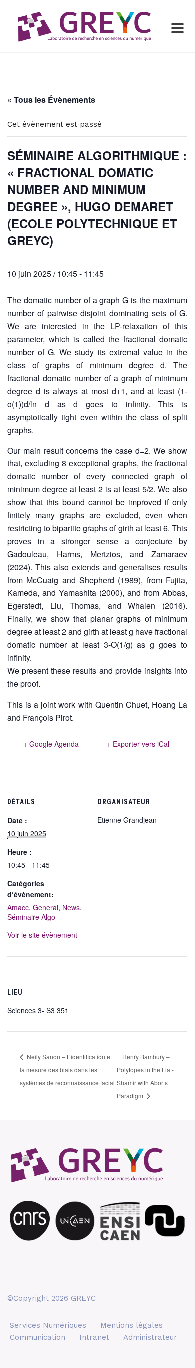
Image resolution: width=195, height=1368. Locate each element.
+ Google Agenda (51, 744)
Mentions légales (131, 1325)
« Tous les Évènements (52, 99)
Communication (38, 1337)
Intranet (95, 1337)
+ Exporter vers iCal (138, 744)
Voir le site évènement (43, 935)
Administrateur (151, 1337)
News (71, 907)
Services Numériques (48, 1325)
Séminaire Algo (32, 917)
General (45, 907)
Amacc (18, 907)
